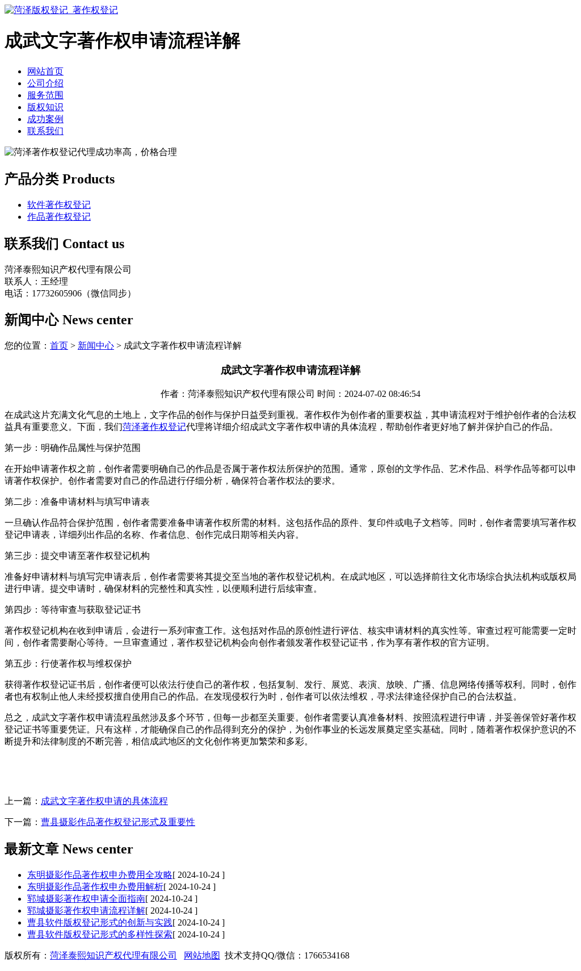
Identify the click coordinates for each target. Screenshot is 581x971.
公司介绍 (45, 83)
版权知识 (45, 107)
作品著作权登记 (59, 216)
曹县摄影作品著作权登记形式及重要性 (118, 822)
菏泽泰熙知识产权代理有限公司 (113, 955)
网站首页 (45, 71)
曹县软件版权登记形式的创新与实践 (99, 922)
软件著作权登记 (59, 205)
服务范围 (45, 95)
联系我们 (45, 131)
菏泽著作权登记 (154, 427)
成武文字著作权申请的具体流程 (104, 801)
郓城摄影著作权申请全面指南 (86, 898)
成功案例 (45, 119)
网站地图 (202, 955)
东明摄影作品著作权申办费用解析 (95, 887)
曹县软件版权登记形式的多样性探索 (99, 934)
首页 (59, 345)
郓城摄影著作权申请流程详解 (86, 910)
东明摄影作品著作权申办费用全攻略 (99, 875)
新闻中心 (96, 345)
